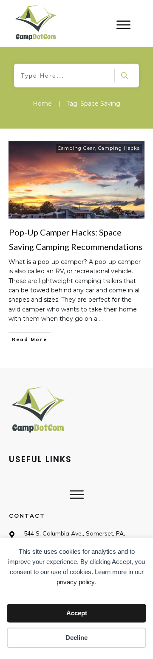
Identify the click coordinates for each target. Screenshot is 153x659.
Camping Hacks (119, 148)
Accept (76, 613)
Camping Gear (76, 148)
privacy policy (76, 582)
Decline (76, 637)
